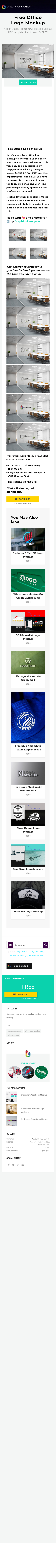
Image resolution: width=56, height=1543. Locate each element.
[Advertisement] (28, 116)
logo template (37, 951)
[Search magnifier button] (45, 945)
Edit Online (30, 82)
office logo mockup (32, 1031)
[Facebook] (8, 1165)
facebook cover (36, 955)
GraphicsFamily (28, 1063)
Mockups (31, 1014)
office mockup (13, 1035)
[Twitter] (13, 1165)
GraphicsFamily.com (28, 221)
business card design (17, 955)
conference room (14, 1031)
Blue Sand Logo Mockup (28, 869)
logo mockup (23, 951)
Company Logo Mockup (16, 1014)
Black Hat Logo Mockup (28, 911)
